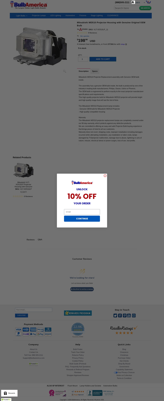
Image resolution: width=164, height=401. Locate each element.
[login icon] (133, 2)
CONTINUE (82, 218)
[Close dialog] (105, 176)
